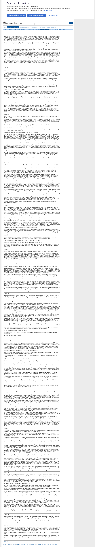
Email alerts (59, 20)
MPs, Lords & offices (24, 27)
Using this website (32, 544)
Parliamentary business (12, 27)
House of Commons (7, 29)
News (60, 29)
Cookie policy (49, 544)
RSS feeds (65, 20)
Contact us (71, 20)
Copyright (39, 544)
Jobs (27, 544)
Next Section (6, 541)
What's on (23, 29)
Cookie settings (52, 15)
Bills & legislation (30, 29)
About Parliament (34, 27)
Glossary (9, 544)
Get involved (42, 27)
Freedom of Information (21, 544)
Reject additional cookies (36, 15)
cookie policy (48, 10)
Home (4, 27)
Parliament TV (55, 29)
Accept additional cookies (16, 15)
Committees (37, 29)
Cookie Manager (55, 544)
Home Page (58, 30)
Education (53, 27)
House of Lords (16, 29)
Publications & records (46, 29)
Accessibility (53, 20)
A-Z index (4, 544)
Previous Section (7, 30)
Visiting (48, 27)
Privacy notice (44, 544)
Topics (64, 29)
